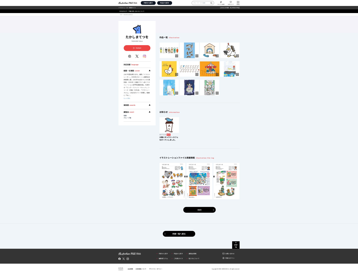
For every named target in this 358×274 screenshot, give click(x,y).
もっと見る (127, 98)
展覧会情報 (192, 253)
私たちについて (194, 258)
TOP (121, 14)
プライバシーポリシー (155, 269)
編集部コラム (163, 258)
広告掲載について (141, 269)
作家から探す (148, 3)
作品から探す (164, 3)
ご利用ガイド (178, 258)
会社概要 (130, 269)
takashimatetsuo (128, 14)
